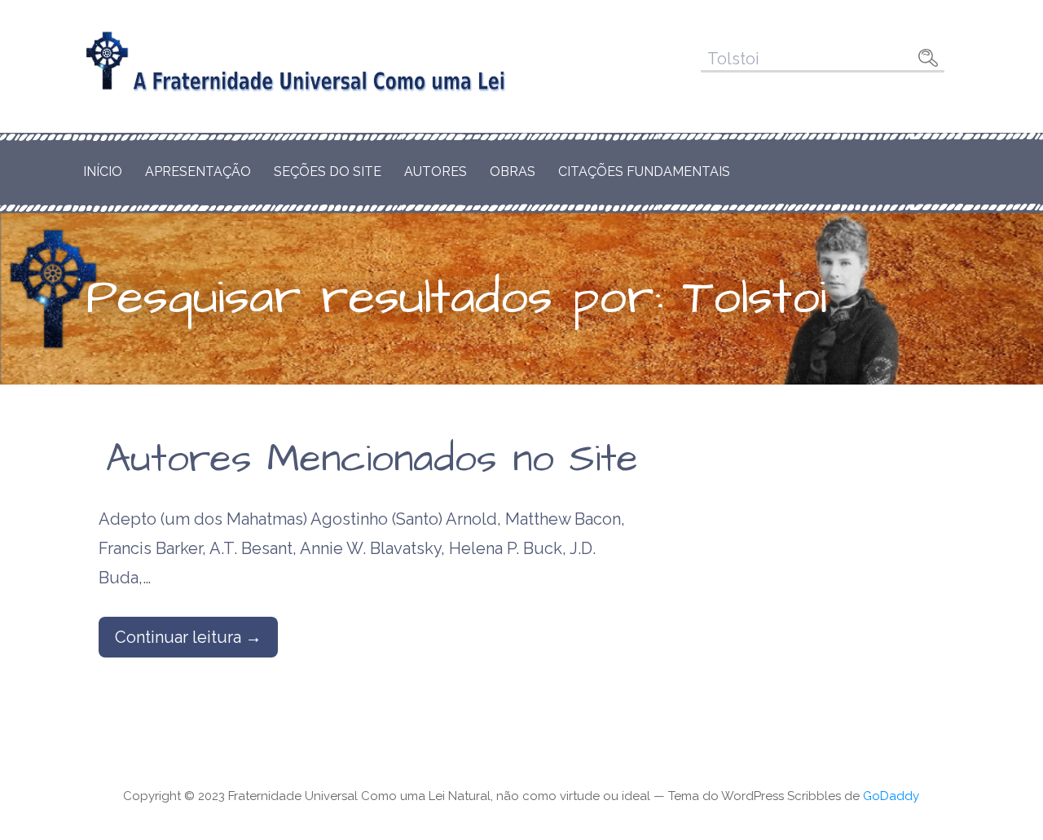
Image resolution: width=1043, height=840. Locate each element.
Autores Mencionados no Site (372, 459)
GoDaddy (891, 796)
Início (102, 171)
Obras (512, 171)
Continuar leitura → (188, 637)
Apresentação (198, 171)
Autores (435, 171)
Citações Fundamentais (644, 171)
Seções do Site (327, 171)
